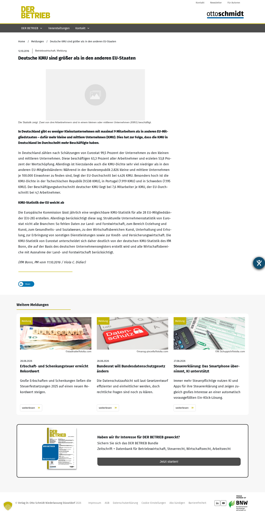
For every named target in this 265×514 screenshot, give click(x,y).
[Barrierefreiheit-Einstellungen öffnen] (259, 263)
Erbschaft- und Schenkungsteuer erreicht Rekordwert (55, 364)
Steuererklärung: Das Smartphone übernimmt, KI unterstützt (209, 364)
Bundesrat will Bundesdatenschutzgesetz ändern (132, 364)
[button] (8, 506)
